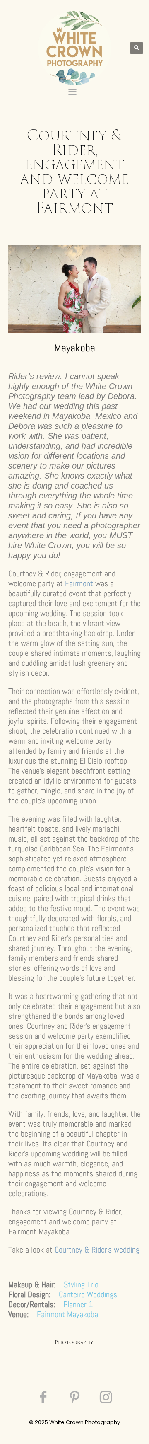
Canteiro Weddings (88, 1294)
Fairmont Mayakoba (67, 1314)
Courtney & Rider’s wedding (97, 1249)
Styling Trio (81, 1284)
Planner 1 (78, 1304)
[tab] (74, 1343)
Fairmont (79, 583)
